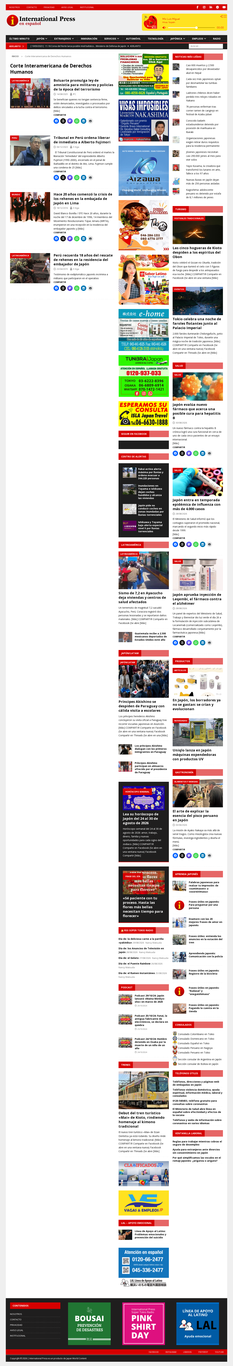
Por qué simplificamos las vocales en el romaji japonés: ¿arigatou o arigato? (197, 1159)
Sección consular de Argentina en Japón (199, 1059)
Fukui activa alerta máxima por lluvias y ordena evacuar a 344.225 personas (150, 473)
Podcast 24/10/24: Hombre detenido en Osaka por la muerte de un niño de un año (151, 1043)
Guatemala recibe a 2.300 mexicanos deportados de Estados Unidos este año (151, 636)
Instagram (170, 1352)
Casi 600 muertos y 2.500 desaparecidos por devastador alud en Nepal (203, 69)
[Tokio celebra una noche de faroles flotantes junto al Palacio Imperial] (198, 301)
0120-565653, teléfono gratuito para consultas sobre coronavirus (195, 1102)
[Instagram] (204, 7)
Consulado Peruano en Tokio (193, 1052)
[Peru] (30, 150)
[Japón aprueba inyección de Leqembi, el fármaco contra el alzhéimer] (198, 575)
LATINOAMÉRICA (131, 544)
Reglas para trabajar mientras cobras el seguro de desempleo (197, 1143)
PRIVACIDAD (49, 7)
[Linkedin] (211, 7)
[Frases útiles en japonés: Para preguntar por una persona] (179, 905)
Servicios (110, 38)
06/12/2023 (62, 146)
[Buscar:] (206, 46)
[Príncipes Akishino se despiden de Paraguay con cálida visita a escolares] (144, 679)
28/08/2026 (181, 513)
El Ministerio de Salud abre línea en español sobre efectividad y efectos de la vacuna (197, 1112)
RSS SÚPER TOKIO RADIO (138, 930)
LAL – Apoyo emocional (136, 1223)
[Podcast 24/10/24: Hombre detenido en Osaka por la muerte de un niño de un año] (125, 1042)
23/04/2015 (62, 268)
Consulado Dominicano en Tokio (195, 1038)
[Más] (57, 110)
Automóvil (133, 38)
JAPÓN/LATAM (130, 653)
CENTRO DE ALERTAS (133, 456)
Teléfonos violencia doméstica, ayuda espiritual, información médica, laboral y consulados (197, 1092)
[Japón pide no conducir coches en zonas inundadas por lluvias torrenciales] (129, 509)
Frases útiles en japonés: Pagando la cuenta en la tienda (204, 1008)
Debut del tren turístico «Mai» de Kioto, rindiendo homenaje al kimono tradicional (142, 1120)
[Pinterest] (218, 7)
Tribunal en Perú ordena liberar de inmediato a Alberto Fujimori (82, 139)
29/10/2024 (142, 1005)
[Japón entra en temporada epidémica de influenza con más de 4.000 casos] (198, 482)
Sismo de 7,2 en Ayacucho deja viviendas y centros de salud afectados (142, 597)
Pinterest (203, 1352)
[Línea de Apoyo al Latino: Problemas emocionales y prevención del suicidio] (125, 1235)
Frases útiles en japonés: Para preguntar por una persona (204, 904)
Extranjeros (62, 38)
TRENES (125, 1064)
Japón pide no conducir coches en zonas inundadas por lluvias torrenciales (151, 510)
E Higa (76, 146)
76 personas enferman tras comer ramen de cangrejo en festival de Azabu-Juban (202, 110)
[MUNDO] (30, 207)
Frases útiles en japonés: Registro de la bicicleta (204, 972)
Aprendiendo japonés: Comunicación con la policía (206, 955)
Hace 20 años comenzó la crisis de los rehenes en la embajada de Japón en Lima (83, 198)
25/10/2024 (142, 1029)
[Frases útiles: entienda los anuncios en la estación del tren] (179, 940)
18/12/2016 (62, 207)
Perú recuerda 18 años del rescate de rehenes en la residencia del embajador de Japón (83, 259)
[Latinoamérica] (30, 93)
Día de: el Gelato (129, 958)
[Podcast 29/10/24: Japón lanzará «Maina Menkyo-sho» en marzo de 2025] (125, 999)
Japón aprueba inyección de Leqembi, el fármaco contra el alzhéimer (197, 599)
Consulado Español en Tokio (193, 1043)
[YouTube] (224, 7)
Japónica (176, 38)
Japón (40, 38)
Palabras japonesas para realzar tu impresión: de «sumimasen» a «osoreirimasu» (204, 887)
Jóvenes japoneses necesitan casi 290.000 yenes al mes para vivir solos (203, 155)
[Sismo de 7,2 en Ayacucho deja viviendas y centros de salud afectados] (144, 570)
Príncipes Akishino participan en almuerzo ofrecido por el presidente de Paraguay (151, 767)
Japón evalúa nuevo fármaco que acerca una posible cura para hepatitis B (197, 411)
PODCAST (127, 987)
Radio (217, 38)
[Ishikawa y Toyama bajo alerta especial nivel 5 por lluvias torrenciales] (129, 526)
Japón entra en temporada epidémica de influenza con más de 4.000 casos (197, 504)
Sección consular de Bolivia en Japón (197, 1064)
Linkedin (187, 1352)
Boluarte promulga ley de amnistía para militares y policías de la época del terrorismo (83, 85)
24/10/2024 (142, 1052)
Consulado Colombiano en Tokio (195, 1034)
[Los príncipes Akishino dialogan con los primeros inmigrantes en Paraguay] (125, 749)
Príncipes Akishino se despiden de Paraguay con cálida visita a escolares (142, 706)
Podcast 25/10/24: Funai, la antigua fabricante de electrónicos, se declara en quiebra (151, 1020)
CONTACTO (31, 7)
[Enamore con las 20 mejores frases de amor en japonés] (179, 922)
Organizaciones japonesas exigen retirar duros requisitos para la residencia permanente (203, 142)
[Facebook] (198, 7)
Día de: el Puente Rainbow (134, 963)
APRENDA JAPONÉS (186, 874)
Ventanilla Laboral (188, 1133)
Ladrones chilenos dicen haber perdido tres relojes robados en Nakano (203, 96)
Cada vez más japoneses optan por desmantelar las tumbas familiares (203, 82)
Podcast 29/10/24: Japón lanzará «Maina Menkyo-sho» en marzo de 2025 (150, 998)
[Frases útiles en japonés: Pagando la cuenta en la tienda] (179, 1008)
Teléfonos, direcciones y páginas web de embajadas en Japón (196, 1083)
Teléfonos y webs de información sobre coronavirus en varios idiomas (197, 1121)
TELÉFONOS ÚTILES (186, 1073)
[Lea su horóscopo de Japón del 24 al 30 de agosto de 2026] (144, 798)
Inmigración (89, 38)
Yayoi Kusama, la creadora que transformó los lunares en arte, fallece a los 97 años (203, 169)
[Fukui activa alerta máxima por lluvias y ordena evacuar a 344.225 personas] (129, 472)
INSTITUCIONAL (87, 7)
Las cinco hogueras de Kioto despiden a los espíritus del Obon (197, 252)
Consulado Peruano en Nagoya (195, 1048)
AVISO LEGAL (67, 7)
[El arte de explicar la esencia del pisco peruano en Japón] (198, 793)
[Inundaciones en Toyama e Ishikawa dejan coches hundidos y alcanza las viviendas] (129, 489)
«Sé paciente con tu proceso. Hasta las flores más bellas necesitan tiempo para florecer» (143, 907)
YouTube (219, 1352)
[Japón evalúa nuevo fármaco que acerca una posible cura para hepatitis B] (198, 386)
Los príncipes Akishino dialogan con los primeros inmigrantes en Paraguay (151, 748)
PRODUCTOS (182, 661)
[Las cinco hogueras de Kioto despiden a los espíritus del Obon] (198, 230)
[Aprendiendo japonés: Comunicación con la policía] (179, 957)
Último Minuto (19, 38)
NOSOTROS (14, 7)
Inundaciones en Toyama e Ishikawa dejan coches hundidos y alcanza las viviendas (150, 492)
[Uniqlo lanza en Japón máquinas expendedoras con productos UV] (198, 732)
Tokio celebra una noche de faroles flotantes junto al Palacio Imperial (197, 323)
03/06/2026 (181, 824)
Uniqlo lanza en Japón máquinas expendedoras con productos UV (194, 754)
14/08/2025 (62, 94)
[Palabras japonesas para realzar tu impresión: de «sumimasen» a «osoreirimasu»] (179, 886)
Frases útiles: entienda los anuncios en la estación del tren (205, 939)
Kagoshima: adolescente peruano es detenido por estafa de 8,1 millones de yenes (203, 193)
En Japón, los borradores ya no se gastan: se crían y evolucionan (197, 704)
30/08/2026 (181, 422)
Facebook (154, 1352)
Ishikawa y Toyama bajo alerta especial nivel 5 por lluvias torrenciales (150, 526)
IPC (74, 94)
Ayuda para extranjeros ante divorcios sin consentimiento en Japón (196, 1151)
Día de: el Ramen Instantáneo (137, 973)
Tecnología (155, 38)
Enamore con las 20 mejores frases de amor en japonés (205, 922)
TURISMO (180, 209)
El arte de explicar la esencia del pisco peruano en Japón (195, 815)
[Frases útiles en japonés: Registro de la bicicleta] (179, 974)
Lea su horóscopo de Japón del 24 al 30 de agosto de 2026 (140, 818)
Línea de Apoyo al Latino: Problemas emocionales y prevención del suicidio (150, 1234)
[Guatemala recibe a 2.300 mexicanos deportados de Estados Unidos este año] (125, 637)
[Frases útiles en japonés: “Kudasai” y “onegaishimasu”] (179, 991)
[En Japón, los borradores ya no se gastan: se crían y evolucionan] (198, 682)
